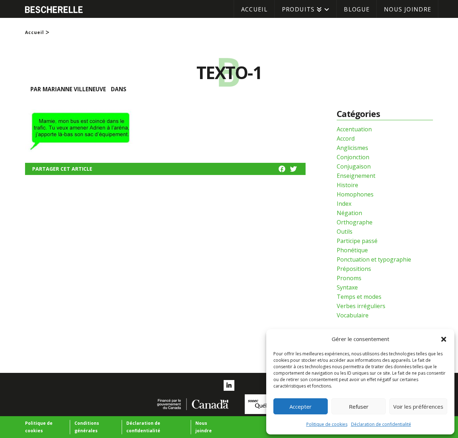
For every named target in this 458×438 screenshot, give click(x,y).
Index (344, 204)
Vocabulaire (353, 315)
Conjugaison (354, 166)
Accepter (300, 406)
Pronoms (349, 278)
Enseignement (356, 176)
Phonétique (352, 250)
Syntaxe (347, 287)
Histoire (347, 185)
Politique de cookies (326, 424)
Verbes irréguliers (361, 306)
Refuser (359, 406)
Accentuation (354, 129)
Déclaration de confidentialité (381, 424)
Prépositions (354, 269)
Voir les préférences (418, 406)
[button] (443, 339)
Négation (349, 213)
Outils (344, 231)
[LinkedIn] (229, 385)
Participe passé (357, 241)
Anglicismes (352, 148)
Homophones (355, 194)
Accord (346, 138)
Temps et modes (359, 297)
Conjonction (353, 157)
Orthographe (354, 222)
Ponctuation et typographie (374, 259)
